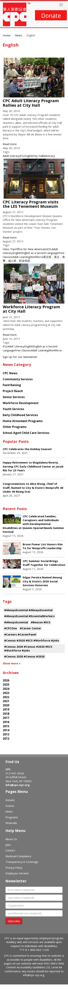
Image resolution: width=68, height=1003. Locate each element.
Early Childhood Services (20, 415)
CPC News (10, 373)
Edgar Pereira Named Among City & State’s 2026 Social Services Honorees (42, 581)
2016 (6, 722)
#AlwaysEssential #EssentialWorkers (29, 616)
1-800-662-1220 (38, 950)
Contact (10, 850)
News (18, 35)
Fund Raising (12, 385)
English (28, 156)
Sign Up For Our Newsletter (20, 357)
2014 (6, 730)
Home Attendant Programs (23, 421)
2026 (6, 680)
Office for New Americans (31, 249)
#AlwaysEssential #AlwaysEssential (28, 610)
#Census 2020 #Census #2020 (24, 656)
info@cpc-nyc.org (17, 785)
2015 (6, 726)
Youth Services (13, 409)
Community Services (18, 379)
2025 (6, 685)
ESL (22, 156)
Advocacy (49, 156)
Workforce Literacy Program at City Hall (31, 309)
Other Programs (14, 427)
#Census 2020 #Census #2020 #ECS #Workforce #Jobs (28, 648)
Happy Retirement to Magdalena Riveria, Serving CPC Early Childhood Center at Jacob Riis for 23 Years (33, 466)
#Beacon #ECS (40, 622)
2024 (6, 689)
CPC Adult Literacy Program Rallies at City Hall (31, 103)
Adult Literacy (11, 156)
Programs (11, 817)
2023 (6, 693)
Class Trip (9, 249)
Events (9, 806)
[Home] (16, 14)
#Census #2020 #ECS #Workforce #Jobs (31, 640)
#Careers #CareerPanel (20, 634)
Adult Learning (21, 257)
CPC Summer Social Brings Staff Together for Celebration (44, 563)
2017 (6, 718)
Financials (11, 823)
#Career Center (30, 628)
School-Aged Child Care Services (26, 433)
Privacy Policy (13, 867)
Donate (51, 15)
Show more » (11, 663)
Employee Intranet (17, 873)
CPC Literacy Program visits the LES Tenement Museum (30, 204)
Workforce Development (21, 403)
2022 (6, 697)
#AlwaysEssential (16, 622)
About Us (11, 839)
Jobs (8, 844)
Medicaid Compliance (18, 856)
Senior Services (14, 397)
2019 (6, 709)
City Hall (38, 156)
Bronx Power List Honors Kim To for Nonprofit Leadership (43, 546)
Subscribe (14, 921)
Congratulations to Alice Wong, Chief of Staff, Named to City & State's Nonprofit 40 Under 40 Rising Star (33, 487)
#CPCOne (10, 628)
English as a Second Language (40, 253)
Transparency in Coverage (21, 862)
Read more (10, 144)
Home (7, 35)
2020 (6, 705)
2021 (6, 701)
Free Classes (23, 350)
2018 (6, 714)
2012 (6, 739)
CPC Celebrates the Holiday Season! (27, 449)
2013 (6, 734)
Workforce (36, 257)
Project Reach (13, 391)
